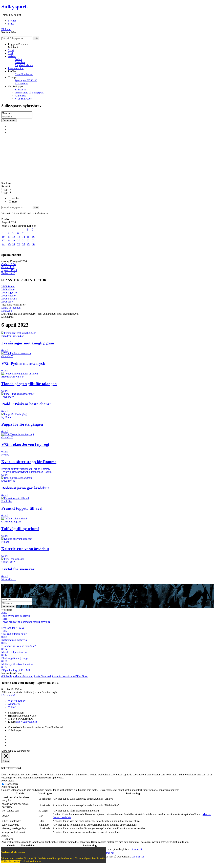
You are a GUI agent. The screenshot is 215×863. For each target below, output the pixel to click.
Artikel (15, 198)
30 (33, 244)
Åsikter (12, 56)
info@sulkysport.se (26, 721)
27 (18, 244)
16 (33, 236)
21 (23, 240)
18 (9, 240)
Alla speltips (21, 83)
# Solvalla (6, 676)
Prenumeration (16, 68)
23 (33, 240)
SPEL (11, 23)
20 (18, 240)
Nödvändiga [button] (7, 780)
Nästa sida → (8, 579)
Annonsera (20, 95)
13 (18, 236)
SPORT (12, 20)
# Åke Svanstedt (42, 676)
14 (23, 236)
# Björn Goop (80, 676)
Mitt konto (6, 310)
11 (9, 236)
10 (3, 236)
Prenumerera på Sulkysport (29, 92)
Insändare (20, 62)
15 (28, 236)
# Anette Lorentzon (62, 676)
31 (3, 247)
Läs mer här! (8, 695)
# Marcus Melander (23, 676)
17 (3, 240)
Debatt (18, 59)
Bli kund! (6, 29)
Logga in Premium (11, 307)
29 (28, 244)
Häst (14, 201)
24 (3, 244)
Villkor (11, 706)
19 (13, 240)
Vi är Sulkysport (23, 98)
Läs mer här (137, 849)
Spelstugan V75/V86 (26, 80)
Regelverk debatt (24, 65)
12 (13, 236)
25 (9, 244)
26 (13, 244)
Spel (10, 53)
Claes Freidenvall (24, 74)
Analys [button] (5, 835)
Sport (11, 50)
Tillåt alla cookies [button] (10, 861)
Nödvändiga (11, 783)
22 (28, 240)
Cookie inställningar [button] (30, 861)
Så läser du (20, 89)
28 (23, 244)
